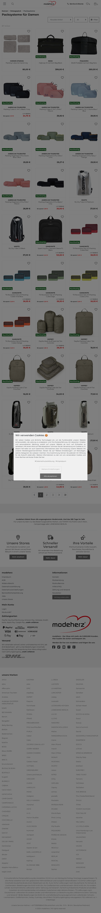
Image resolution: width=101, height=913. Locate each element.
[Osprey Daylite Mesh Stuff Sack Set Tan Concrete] (50, 322)
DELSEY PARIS (7, 841)
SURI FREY (80, 770)
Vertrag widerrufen (61, 597)
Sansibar (79, 693)
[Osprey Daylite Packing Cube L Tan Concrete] (84, 322)
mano (53, 740)
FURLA (29, 731)
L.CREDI (54, 680)
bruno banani (7, 764)
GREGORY (31, 779)
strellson (79, 766)
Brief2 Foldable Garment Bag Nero (84, 61)
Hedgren (30, 796)
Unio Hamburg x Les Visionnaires (84, 832)
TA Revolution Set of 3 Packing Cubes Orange (16, 341)
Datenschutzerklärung (11, 586)
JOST (29, 843)
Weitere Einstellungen (51, 469)
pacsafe (54, 796)
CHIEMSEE (6, 811)
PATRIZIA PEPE (57, 805)
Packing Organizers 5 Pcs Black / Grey (50, 201)
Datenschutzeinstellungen (13, 590)
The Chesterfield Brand (85, 796)
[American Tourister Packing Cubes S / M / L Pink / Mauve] (50, 90)
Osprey (54, 787)
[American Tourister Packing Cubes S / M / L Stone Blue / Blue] (84, 90)
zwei (78, 872)
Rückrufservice (58, 583)
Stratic (78, 762)
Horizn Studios (32, 817)
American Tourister (9, 693)
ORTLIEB (55, 783)
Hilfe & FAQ (56, 586)
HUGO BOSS (32, 826)
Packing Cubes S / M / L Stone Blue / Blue (84, 109)
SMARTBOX (80, 740)
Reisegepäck (15, 11)
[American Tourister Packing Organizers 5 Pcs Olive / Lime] (50, 136)
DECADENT (6, 837)
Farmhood (31, 706)
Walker (79, 859)
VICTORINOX (81, 850)
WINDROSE (80, 867)
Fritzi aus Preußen (34, 727)
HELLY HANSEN (33, 800)
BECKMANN (7, 712)
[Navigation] (5, 4)
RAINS (53, 843)
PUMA (53, 839)
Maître (54, 731)
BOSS (4, 747)
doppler (5, 863)
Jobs (4, 596)
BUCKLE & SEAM (8, 768)
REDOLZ (54, 848)
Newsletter (56, 593)
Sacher (54, 869)
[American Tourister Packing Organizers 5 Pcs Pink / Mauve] (17, 183)
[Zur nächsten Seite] (59, 494)
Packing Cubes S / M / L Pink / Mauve (50, 109)
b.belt (4, 708)
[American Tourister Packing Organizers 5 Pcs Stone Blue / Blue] (17, 136)
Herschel (30, 805)
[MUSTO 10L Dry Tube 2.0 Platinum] (84, 183)
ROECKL (54, 861)
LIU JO (54, 714)
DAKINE (5, 829)
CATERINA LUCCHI (9, 807)
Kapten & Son (32, 848)
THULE (79, 800)
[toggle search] (12, 4)
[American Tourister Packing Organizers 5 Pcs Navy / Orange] (84, 136)
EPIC (28, 688)
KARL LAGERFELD (34, 852)
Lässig (53, 697)
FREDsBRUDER (33, 723)
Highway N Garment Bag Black (50, 61)
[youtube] (64, 647)
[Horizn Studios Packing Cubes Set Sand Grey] (17, 43)
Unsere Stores (7, 599)
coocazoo (5, 824)
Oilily (53, 779)
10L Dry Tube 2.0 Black (17, 247)
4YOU (4, 680)
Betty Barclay (7, 725)
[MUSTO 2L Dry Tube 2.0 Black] (17, 414)
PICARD (54, 809)
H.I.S (28, 813)
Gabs (29, 740)
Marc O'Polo (56, 753)
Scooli (78, 710)
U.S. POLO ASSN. (82, 826)
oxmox (54, 792)
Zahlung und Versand (61, 590)
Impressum (6, 577)
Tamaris (79, 779)
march (54, 749)
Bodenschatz (7, 734)
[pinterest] (75, 647)
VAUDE (79, 846)
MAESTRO (55, 723)
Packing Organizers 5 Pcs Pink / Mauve (16, 201)
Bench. (5, 717)
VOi (77, 854)
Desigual (5, 850)
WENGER (80, 863)
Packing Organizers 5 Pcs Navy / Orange (84, 155)
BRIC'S (4, 760)
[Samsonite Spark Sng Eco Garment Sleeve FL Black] (50, 229)
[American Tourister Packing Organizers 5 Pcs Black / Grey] (50, 183)
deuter (4, 854)
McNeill (54, 757)
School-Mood (81, 706)
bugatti (5, 777)
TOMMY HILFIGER (83, 809)
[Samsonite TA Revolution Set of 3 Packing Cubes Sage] (50, 275)
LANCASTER (56, 693)
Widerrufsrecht (8, 583)
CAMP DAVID (7, 798)
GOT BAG (30, 766)
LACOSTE (55, 684)
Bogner (5, 738)
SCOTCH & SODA (82, 714)
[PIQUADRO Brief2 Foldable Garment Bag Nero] (84, 43)
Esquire (30, 701)
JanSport (30, 835)
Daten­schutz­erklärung (45, 461)
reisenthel (55, 852)
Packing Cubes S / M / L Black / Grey (17, 108)
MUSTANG (55, 762)
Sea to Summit (82, 727)
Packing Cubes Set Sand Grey (17, 61)
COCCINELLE (7, 820)
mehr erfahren (32, 622)
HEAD (29, 792)
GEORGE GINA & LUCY (35, 744)
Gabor (29, 736)
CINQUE (5, 816)
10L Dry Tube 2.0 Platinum (84, 200)
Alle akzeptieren (50, 476)
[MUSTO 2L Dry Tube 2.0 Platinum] (84, 414)
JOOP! (29, 839)
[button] (28, 31)
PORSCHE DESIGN (58, 835)
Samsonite (80, 688)
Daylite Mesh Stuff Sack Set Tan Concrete (50, 341)
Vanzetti (79, 841)
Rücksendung (58, 580)
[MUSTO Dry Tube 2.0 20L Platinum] (50, 414)
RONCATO (55, 865)
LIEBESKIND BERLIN (59, 710)
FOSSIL (29, 714)
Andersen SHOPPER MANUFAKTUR (10, 702)
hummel (30, 830)
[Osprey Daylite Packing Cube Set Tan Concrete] (50, 368)
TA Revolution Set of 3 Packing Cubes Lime (84, 294)
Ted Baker (80, 787)
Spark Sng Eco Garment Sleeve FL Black (50, 248)
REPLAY (54, 856)
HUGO (29, 822)
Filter (96, 20)
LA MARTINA (56, 688)
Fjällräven (30, 710)
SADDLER (80, 680)
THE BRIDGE (81, 792)
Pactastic (55, 800)
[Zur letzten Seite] (65, 494)
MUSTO (54, 766)
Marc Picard (56, 744)
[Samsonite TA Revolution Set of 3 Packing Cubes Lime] (84, 275)
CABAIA (5, 785)
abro (4, 684)
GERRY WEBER (33, 749)
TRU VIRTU (80, 822)
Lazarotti (55, 701)
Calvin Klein (6, 790)
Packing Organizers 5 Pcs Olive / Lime (50, 155)
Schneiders (80, 701)
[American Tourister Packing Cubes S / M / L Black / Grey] (17, 90)
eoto (28, 684)
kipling (29, 861)
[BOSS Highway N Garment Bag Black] (50, 43)
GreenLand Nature (34, 774)
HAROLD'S (31, 787)
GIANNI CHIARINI (34, 753)
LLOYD (54, 718)
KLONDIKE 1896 (33, 865)
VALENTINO (81, 837)
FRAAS (29, 718)
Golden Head (32, 762)
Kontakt (55, 577)
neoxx (53, 770)
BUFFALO (6, 773)
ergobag (30, 693)
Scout (78, 718)
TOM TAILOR (81, 813)
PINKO (54, 822)
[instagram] (70, 647)
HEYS (29, 809)
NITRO (54, 774)
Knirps (29, 869)
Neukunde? (6, 612)
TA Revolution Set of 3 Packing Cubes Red (84, 248)
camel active (7, 794)
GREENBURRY (32, 770)
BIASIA (4, 729)
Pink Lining (56, 817)
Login (4, 609)
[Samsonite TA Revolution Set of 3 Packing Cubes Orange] (17, 322)
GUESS (29, 783)
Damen (5, 11)
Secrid (78, 731)
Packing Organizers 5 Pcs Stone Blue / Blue (17, 155)
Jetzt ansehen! (18, 557)
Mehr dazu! (50, 558)
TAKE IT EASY (81, 774)
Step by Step (81, 757)
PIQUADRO (55, 830)
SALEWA (79, 684)
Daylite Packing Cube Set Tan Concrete (50, 387)
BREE (4, 755)
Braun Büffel (7, 751)
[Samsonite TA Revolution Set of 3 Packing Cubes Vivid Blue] (17, 275)
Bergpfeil (5, 721)
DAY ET (5, 833)
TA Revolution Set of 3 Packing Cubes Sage (50, 294)
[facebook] (54, 647)
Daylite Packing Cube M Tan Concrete (84, 387)
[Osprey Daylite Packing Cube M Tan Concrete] (84, 368)
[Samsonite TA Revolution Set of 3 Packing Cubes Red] (84, 229)
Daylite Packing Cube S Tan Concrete (17, 387)
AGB (3, 580)
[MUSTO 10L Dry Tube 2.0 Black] (17, 229)
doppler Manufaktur (10, 867)
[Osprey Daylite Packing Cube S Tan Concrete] (17, 368)
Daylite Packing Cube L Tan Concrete (84, 341)
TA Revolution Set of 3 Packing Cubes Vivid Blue (16, 294)
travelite (79, 817)
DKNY (4, 859)
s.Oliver (79, 749)
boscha (5, 742)
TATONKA (80, 783)
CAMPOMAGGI (8, 803)
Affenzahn (6, 688)
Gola (28, 757)
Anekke (5, 697)
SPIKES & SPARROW (84, 753)
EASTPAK (30, 680)
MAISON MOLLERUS (59, 727)
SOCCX (79, 744)
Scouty (78, 723)
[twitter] (59, 647)
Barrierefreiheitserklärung (12, 593)
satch (78, 697)
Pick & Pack (56, 813)
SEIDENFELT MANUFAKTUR (87, 736)
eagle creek (6, 872)
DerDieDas (6, 846)
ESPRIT (29, 697)
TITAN (78, 805)
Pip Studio (55, 826)
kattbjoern (31, 856)
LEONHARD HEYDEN (60, 706)
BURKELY (5, 781)
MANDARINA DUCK (59, 736)
